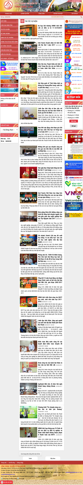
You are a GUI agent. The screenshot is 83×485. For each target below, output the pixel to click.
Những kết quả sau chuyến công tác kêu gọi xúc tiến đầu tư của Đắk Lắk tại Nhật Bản (50, 149)
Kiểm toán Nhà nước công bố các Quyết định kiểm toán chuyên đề (50, 343)
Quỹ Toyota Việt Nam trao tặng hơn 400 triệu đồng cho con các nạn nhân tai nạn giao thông (50, 195)
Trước (30, 458)
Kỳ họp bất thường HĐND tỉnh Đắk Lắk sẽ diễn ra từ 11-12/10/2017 (50, 27)
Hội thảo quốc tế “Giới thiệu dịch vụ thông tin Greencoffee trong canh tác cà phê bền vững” (50, 85)
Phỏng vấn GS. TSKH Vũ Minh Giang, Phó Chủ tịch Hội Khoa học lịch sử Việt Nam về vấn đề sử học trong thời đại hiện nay (50, 258)
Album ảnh (4, 105)
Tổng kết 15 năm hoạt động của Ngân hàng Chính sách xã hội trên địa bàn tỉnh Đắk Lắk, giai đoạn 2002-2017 (50, 280)
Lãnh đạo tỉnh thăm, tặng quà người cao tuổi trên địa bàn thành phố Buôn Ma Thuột (50, 322)
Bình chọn (73, 121)
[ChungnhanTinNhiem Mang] (9, 478)
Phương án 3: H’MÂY (73, 118)
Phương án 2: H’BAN (73, 115)
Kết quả (74, 126)
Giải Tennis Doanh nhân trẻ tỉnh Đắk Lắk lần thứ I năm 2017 (50, 44)
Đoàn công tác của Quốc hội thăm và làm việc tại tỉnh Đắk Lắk (50, 364)
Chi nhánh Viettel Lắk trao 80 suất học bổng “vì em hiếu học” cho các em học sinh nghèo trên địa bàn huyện (50, 238)
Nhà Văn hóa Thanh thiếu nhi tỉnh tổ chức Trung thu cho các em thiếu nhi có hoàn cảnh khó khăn (50, 66)
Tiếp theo (52, 458)
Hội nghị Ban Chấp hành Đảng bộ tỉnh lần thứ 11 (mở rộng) (50, 169)
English (77, 1)
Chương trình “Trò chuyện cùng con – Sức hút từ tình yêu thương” (50, 408)
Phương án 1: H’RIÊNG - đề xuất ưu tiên (74, 112)
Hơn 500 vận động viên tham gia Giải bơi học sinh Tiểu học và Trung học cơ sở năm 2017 (50, 129)
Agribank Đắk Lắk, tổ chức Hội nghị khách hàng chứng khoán (50, 385)
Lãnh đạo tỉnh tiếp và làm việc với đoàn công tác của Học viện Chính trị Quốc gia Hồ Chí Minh (50, 110)
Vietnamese (72, 1)
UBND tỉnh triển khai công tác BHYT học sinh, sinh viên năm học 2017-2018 (50, 299)
